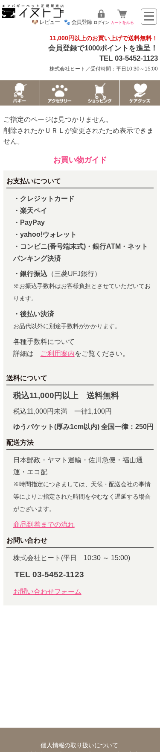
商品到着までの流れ (44, 524)
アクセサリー (60, 93)
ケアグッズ (140, 93)
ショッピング (100, 93)
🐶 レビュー (46, 22)
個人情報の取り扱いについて (79, 745)
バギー (20, 93)
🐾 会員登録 (78, 22)
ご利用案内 (58, 353)
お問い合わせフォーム (47, 591)
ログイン (101, 22)
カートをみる (122, 22)
